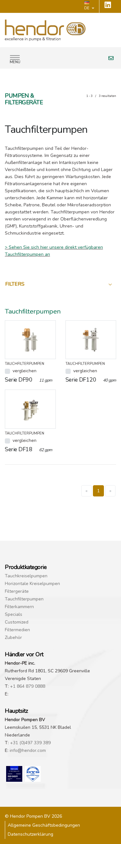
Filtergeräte (17, 591)
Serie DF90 (28, 379)
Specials (13, 614)
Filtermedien (17, 630)
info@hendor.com (28, 750)
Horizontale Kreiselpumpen (32, 584)
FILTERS (15, 284)
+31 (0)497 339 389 (30, 743)
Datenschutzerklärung (30, 834)
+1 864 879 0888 (27, 686)
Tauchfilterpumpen (24, 599)
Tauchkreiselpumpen (26, 576)
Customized (16, 622)
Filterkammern (19, 607)
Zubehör (13, 637)
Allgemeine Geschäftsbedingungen (44, 825)
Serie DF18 (28, 449)
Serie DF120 (91, 379)
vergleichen (24, 371)
